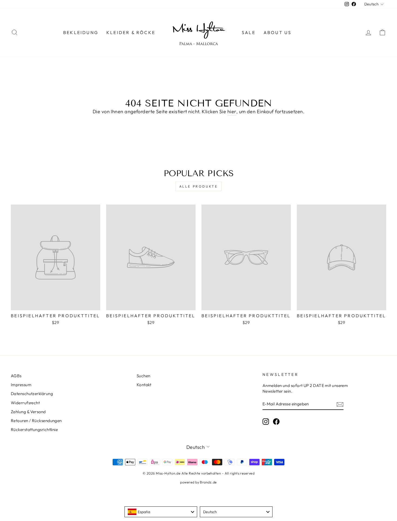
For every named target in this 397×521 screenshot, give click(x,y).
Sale (248, 32)
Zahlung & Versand (28, 411)
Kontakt (144, 384)
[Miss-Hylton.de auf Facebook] (276, 421)
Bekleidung (80, 32)
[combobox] (161, 511)
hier (231, 111)
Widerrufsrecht (25, 402)
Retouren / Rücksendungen (36, 420)
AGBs (16, 375)
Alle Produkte (198, 186)
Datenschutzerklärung (32, 393)
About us (278, 32)
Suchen (143, 375)
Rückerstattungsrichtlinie (34, 429)
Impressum (21, 384)
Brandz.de (208, 482)
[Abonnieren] (340, 404)
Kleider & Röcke (130, 32)
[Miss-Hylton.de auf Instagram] (266, 421)
